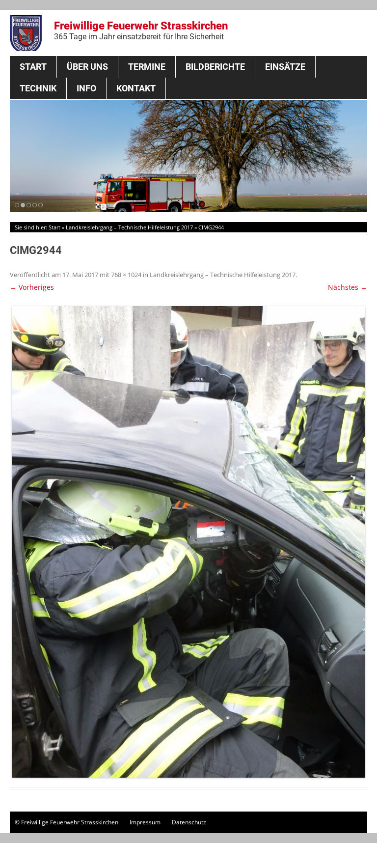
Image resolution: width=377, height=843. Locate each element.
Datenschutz (189, 822)
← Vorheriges (32, 287)
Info (86, 88)
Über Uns (87, 66)
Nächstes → (347, 287)
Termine (146, 66)
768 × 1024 (126, 274)
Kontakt (136, 88)
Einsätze (285, 66)
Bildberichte (215, 66)
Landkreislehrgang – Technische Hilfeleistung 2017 (129, 227)
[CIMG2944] (188, 542)
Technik (38, 88)
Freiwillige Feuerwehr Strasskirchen (141, 30)
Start (33, 66)
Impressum (145, 822)
